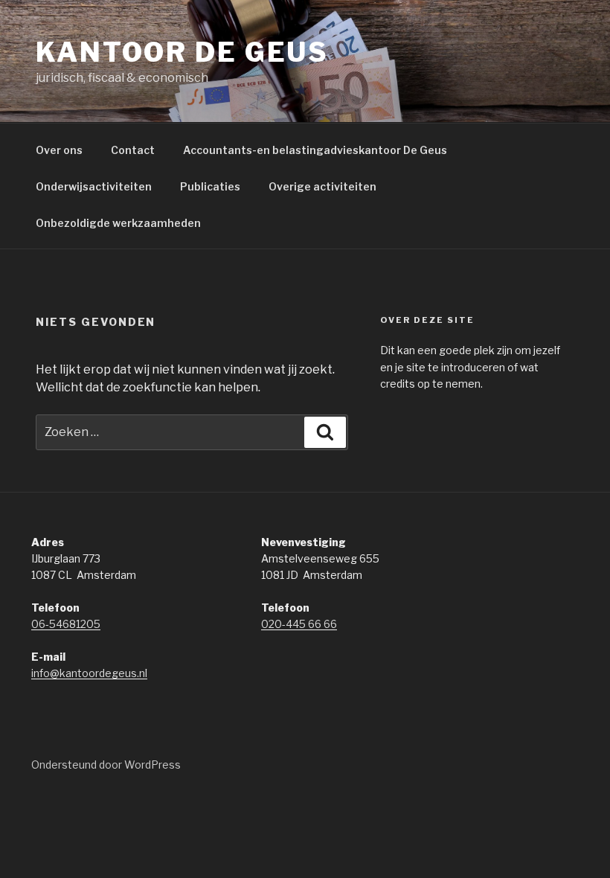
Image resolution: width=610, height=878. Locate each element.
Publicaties (210, 186)
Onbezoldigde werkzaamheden (118, 223)
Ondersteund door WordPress (106, 764)
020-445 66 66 (299, 624)
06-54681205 (65, 624)
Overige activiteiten (322, 186)
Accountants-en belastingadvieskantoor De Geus (315, 150)
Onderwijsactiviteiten (94, 186)
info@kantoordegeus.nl (89, 673)
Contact (133, 150)
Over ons (59, 150)
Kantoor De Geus (182, 52)
